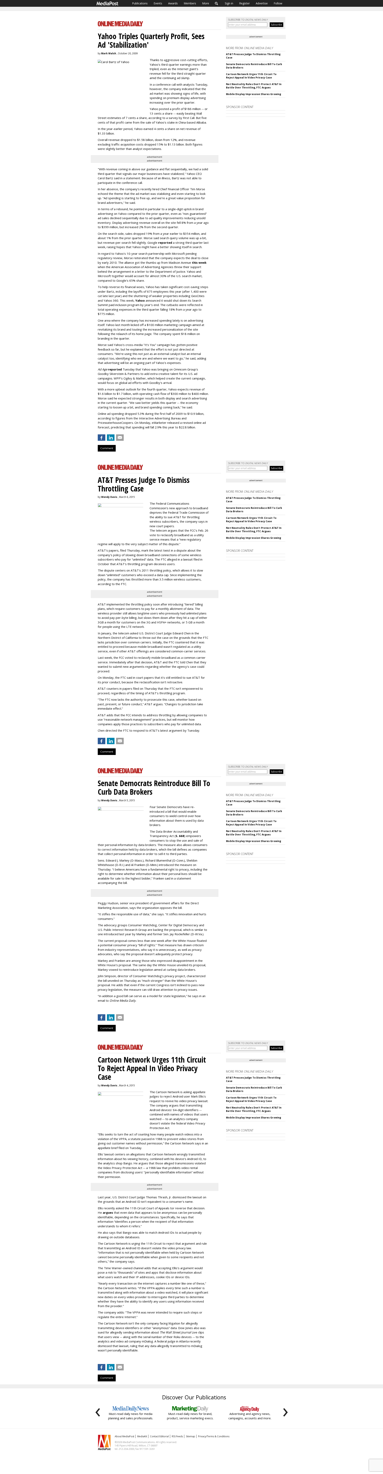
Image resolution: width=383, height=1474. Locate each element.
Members (190, 3)
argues (108, 1212)
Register (244, 3)
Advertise (262, 3)
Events (158, 3)
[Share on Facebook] (101, 437)
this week (199, 262)
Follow (278, 3)
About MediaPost (124, 1436)
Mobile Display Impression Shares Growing (253, 94)
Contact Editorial (159, 1436)
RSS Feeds (177, 1436)
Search (216, 3)
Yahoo (140, 300)
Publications (140, 3)
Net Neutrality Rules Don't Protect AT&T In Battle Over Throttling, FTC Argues (253, 85)
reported (165, 243)
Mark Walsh (108, 53)
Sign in (229, 3)
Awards (173, 3)
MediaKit (142, 1436)
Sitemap (190, 1436)
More (205, 3)
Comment (106, 448)
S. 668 (180, 836)
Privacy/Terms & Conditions (213, 1436)
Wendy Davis (109, 497)
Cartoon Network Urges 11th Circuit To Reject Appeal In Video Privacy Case (251, 75)
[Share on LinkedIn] (111, 437)
